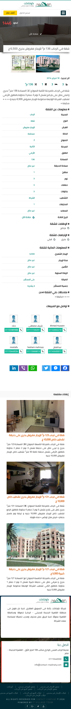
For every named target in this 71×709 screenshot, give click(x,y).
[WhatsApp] (32, 368)
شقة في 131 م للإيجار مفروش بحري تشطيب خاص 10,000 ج (35, 499)
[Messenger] (55, 368)
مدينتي (38, 612)
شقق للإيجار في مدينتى (49, 687)
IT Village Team (43, 702)
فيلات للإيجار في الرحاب (36, 695)
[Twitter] (46, 368)
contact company (46, 699)
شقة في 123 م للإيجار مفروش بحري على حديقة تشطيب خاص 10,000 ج (36, 437)
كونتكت (10, 687)
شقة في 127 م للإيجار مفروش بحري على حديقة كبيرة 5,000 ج (36, 571)
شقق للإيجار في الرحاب (47, 689)
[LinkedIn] (14, 368)
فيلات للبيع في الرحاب (32, 693)
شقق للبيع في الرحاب (23, 689)
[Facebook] (65, 368)
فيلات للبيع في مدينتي (9, 693)
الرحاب (28, 612)
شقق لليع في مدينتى (26, 687)
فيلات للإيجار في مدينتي (56, 693)
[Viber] (23, 368)
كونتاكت (56, 608)
